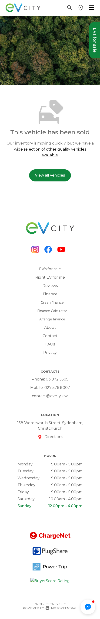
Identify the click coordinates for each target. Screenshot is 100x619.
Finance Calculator (52, 311)
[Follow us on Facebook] (48, 249)
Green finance (52, 302)
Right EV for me (50, 277)
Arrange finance (52, 319)
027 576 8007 (57, 387)
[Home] (23, 7)
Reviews (50, 286)
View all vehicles (50, 175)
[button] (69, 7)
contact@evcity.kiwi (50, 396)
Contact (50, 336)
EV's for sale (50, 269)
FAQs (50, 344)
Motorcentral (64, 608)
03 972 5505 (57, 379)
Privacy (50, 352)
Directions (53, 437)
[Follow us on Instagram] (35, 249)
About (50, 327)
